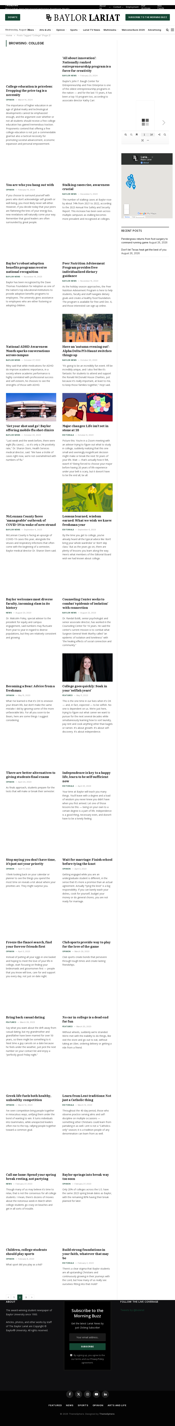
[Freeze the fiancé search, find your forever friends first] (31, 923)
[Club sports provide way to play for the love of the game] (87, 923)
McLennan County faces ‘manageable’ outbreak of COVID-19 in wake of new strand (31, 520)
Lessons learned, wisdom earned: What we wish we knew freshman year (87, 520)
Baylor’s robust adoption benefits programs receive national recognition (26, 267)
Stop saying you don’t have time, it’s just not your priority (31, 862)
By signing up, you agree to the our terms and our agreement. (88, 1359)
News (31, 29)
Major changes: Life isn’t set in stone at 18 (85, 428)
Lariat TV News (91, 29)
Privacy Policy (97, 1359)
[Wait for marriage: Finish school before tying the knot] (87, 841)
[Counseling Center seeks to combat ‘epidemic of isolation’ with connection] (87, 580)
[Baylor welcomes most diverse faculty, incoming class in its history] (31, 580)
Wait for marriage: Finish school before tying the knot (87, 862)
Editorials (68, 435)
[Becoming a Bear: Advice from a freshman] (31, 667)
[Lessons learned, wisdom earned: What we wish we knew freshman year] (87, 497)
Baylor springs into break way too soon (85, 1177)
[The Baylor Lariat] (83, 17)
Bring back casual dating (25, 1017)
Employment (135, 7)
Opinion (60, 29)
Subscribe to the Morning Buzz (147, 17)
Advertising (154, 29)
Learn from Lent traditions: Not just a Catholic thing (86, 1098)
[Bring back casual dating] (31, 998)
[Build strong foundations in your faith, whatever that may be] (87, 1231)
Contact (120, 7)
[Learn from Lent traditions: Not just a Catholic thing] (87, 1077)
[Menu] (172, 30)
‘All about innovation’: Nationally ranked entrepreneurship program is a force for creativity (86, 64)
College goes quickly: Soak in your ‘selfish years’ (84, 688)
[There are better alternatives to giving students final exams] (31, 754)
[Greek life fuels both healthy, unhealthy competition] (31, 1077)
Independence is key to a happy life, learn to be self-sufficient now (86, 777)
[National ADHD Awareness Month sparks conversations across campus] (31, 328)
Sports (74, 29)
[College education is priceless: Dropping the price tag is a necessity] (31, 67)
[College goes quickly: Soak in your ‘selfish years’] (87, 667)
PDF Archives (148, 7)
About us (107, 7)
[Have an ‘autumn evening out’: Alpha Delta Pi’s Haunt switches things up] (87, 328)
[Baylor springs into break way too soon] (87, 1156)
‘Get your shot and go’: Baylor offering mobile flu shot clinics (30, 428)
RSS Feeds (162, 7)
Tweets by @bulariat (132, 1310)
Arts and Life (117, 1405)
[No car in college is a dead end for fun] (87, 998)
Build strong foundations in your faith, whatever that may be (85, 1254)
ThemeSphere (107, 1413)
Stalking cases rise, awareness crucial (86, 187)
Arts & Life (45, 29)
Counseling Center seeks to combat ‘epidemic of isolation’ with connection (85, 603)
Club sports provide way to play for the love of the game (86, 944)
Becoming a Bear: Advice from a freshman (30, 688)
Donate (12, 17)
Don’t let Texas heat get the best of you (143, 249)
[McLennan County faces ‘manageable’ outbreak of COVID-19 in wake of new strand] (31, 497)
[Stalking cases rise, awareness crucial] (87, 166)
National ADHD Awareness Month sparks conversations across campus (28, 351)
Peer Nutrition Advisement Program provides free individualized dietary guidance (83, 269)
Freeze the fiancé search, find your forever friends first (29, 944)
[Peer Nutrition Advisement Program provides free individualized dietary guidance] (87, 244)
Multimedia (110, 29)
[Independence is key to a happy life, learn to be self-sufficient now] (87, 754)
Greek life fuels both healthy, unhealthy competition (28, 1098)
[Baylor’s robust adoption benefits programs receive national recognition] (31, 244)
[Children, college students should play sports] (31, 1231)
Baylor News (69, 75)
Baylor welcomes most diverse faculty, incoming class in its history (29, 603)
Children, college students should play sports (26, 1252)
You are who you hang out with (30, 185)
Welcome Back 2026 (133, 29)
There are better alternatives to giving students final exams (30, 775)
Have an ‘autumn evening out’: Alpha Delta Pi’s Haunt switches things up (86, 351)
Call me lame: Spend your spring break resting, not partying (31, 1177)
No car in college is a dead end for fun (85, 1019)
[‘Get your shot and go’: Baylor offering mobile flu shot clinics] (31, 407)
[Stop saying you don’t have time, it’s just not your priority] (31, 841)
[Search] (167, 30)
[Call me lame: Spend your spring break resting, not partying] (31, 1156)
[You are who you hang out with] (31, 166)
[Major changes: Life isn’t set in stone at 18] (87, 407)
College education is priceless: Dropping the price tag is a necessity (29, 90)
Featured (67, 695)
